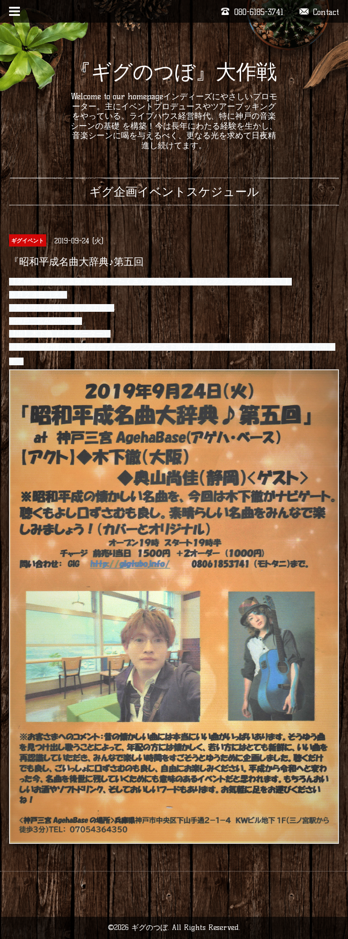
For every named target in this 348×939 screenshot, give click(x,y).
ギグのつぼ (149, 927)
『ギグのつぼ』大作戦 (174, 71)
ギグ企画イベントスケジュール (174, 191)
